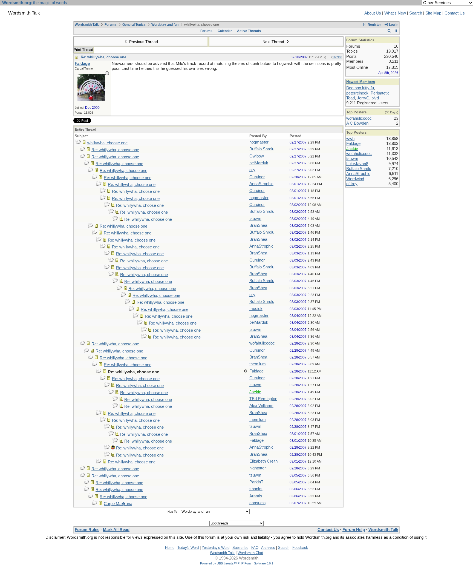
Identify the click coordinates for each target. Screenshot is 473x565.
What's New (395, 13)
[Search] (389, 30)
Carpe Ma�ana (118, 503)
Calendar (225, 31)
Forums (111, 25)
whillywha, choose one (107, 143)
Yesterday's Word (215, 548)
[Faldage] (91, 99)
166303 (337, 57)
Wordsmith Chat (250, 553)
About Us (372, 13)
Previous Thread (143, 41)
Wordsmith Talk (87, 25)
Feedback (300, 548)
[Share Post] (325, 57)
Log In (393, 25)
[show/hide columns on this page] (396, 31)
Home (169, 548)
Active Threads (249, 31)
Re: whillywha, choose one (103, 57)
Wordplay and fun (164, 25)
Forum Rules (87, 529)
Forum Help (353, 529)
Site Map (433, 13)
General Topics (134, 25)
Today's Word (188, 548)
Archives (268, 548)
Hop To (172, 511)
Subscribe (240, 548)
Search (415, 13)
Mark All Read (116, 529)
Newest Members (360, 82)
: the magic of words (34, 3)
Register (374, 25)
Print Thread (83, 50)
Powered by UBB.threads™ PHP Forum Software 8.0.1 (236, 563)
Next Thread (274, 41)
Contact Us (455, 13)
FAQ (254, 548)
